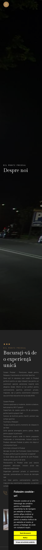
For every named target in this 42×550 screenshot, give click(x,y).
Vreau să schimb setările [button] (25, 542)
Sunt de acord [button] (25, 533)
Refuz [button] (25, 538)
